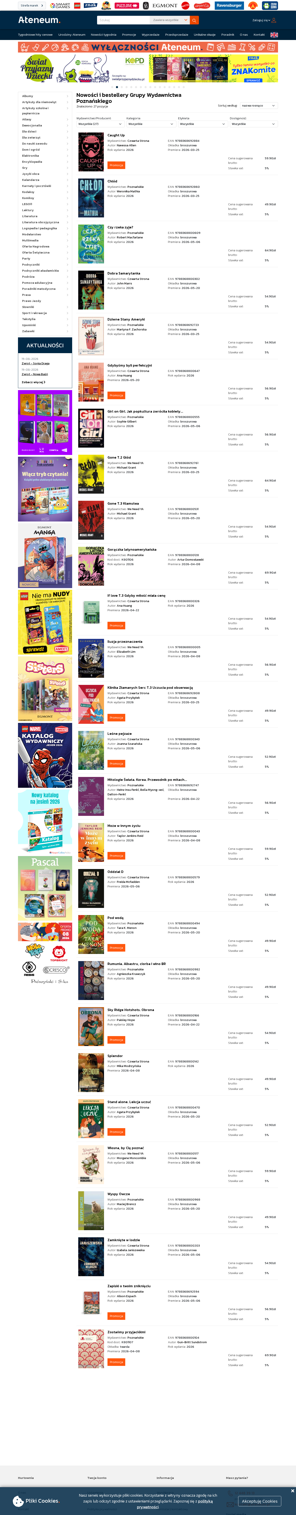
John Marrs (124, 283)
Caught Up (116, 135)
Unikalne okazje (205, 34)
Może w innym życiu (123, 825)
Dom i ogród (31, 149)
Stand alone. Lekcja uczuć (129, 1101)
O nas (244, 34)
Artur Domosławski (190, 559)
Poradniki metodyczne (38, 289)
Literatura (29, 216)
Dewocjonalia (32, 125)
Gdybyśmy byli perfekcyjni (129, 365)
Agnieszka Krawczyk (131, 974)
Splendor (115, 1055)
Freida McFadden (128, 882)
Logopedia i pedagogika (39, 228)
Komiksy (28, 198)
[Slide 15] (179, 87)
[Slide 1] (112, 87)
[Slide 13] (169, 87)
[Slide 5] (131, 87)
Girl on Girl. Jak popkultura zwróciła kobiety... (145, 411)
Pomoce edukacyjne (37, 283)
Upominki (29, 325)
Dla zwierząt (31, 137)
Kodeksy (28, 192)
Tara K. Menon (127, 928)
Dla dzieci (29, 131)
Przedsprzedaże (176, 34)
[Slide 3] (121, 87)
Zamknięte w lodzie (123, 1239)
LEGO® (27, 204)
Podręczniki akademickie (40, 270)
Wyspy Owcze (118, 1193)
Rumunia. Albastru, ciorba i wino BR (136, 963)
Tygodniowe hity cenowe (35, 34)
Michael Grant (126, 467)
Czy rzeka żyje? (120, 227)
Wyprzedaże (150, 34)
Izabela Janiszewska (131, 1250)
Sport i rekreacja (34, 313)
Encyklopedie (32, 161)
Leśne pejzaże (119, 733)
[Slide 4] (126, 87)
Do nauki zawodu (34, 143)
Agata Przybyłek (128, 697)
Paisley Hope (126, 1020)
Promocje (129, 34)
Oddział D (115, 871)
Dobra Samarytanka (123, 273)
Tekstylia (29, 319)
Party (26, 258)
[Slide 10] (155, 87)
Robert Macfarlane (130, 237)
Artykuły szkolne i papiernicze (35, 111)
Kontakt (259, 34)
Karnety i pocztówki (36, 186)
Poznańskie (135, 187)
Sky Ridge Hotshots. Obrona (130, 1009)
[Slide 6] (136, 87)
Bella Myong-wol (152, 790)
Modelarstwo (31, 234)
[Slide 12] (164, 87)
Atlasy (26, 119)
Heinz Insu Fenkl (128, 790)
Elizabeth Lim (126, 651)
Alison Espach (126, 1296)
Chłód (112, 181)
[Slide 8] (145, 87)
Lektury (28, 210)
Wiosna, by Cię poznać (125, 1147)
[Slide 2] (117, 87)
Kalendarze (30, 180)
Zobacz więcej (33, 382)
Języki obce (30, 174)
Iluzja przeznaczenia (124, 641)
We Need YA (135, 463)
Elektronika (30, 155)
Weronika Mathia (128, 191)
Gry (25, 168)
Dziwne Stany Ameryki (126, 319)
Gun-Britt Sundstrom (192, 1342)
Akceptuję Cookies (260, 1501)
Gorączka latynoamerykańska (131, 549)
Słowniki (28, 307)
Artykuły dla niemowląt (39, 102)
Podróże (28, 276)
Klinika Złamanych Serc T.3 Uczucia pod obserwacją (150, 687)
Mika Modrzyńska (129, 1066)
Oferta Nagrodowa (35, 246)
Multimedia (30, 240)
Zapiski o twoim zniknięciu (129, 1286)
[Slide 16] (183, 87)
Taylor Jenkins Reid (130, 836)
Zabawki (28, 331)
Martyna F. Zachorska (131, 329)
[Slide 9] (150, 87)
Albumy (27, 96)
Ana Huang (124, 375)
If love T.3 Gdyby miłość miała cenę (136, 595)
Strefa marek (30, 5)
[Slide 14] (174, 87)
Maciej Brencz (126, 1204)
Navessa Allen (126, 145)
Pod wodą (115, 917)
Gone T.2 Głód (119, 457)
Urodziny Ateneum (72, 34)
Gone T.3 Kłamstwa (123, 503)
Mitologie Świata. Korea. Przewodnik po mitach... (147, 779)
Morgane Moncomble (131, 1158)
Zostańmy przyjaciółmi (126, 1332)
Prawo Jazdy (31, 301)
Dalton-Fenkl (116, 794)
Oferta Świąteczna (36, 252)
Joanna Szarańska (129, 744)
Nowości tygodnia (103, 34)
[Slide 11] (160, 87)
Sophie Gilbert (127, 421)
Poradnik (227, 34)
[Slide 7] (141, 87)
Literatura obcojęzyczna (40, 222)
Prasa (26, 295)
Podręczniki (31, 264)
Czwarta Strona (138, 141)
